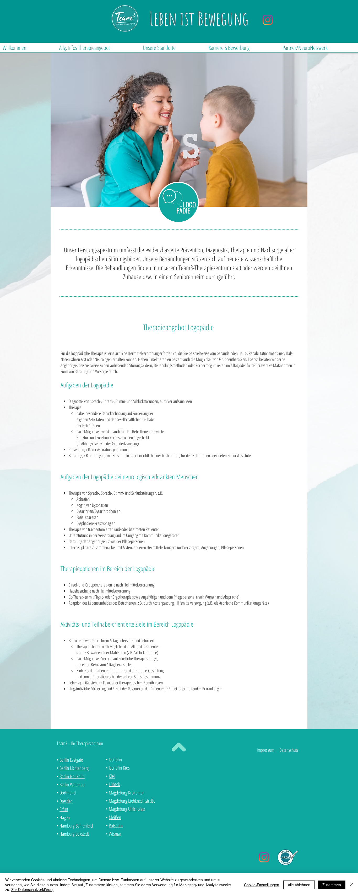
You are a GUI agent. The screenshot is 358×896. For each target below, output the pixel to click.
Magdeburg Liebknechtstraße (132, 800)
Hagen (64, 817)
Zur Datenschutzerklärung (33, 889)
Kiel (112, 776)
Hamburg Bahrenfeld (76, 825)
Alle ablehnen (299, 884)
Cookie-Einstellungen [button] (261, 884)
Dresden (66, 801)
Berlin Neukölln (72, 776)
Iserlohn (115, 759)
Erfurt (63, 809)
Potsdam (116, 825)
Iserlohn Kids (119, 767)
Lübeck (114, 784)
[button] (98, 47)
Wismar (115, 833)
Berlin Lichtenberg (74, 768)
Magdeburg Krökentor (126, 792)
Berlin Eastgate (71, 759)
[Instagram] (268, 20)
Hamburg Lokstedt (74, 833)
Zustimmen (331, 884)
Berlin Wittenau (71, 784)
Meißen (115, 817)
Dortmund (67, 792)
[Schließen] (352, 884)
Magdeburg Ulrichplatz (127, 809)
